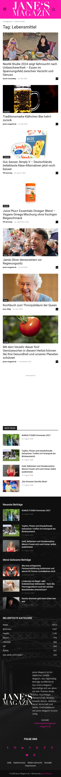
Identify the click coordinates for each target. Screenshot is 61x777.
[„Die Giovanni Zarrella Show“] (11, 486)
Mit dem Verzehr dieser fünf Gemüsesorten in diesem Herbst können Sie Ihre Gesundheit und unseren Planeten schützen (30, 352)
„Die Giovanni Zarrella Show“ (34, 481)
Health (6, 59)
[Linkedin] (22, 748)
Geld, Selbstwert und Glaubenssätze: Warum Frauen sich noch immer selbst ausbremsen (39, 469)
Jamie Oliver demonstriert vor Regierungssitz (22, 261)
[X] (52, 748)
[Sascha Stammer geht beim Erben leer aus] (11, 603)
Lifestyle (7, 112)
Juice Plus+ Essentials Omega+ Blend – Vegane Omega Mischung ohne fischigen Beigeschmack (30, 214)
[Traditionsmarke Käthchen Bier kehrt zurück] (30, 99)
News (6, 255)
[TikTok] (45, 748)
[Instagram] (15, 748)
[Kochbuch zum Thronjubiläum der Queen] (30, 288)
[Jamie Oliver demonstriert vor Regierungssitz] (30, 242)
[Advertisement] (30, 395)
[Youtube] (27, 755)
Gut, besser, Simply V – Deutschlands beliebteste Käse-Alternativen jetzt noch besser (29, 165)
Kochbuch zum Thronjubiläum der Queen (30, 305)
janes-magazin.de (9, 124)
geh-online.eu (46, 773)
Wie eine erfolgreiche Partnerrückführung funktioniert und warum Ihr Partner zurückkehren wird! (38, 568)
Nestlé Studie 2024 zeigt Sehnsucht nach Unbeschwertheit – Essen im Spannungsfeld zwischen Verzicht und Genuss (30, 69)
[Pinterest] (30, 748)
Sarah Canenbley (9, 78)
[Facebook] (8, 748)
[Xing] (34, 755)
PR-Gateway (7, 173)
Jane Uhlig (7, 309)
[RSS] (37, 748)
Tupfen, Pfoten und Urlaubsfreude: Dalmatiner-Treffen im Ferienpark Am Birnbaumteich (39, 453)
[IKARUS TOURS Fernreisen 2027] (11, 440)
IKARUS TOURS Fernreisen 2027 (36, 435)
